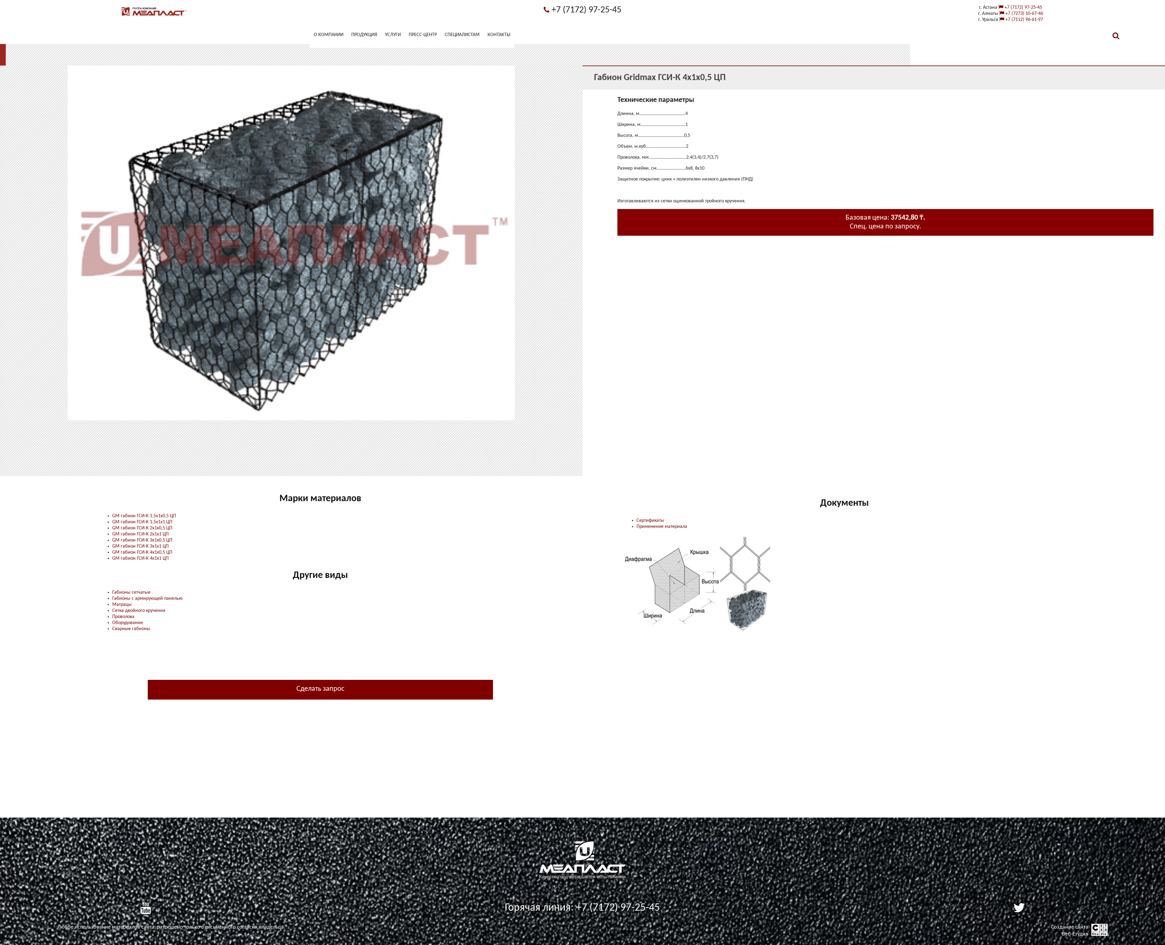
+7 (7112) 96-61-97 (1023, 19)
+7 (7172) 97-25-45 (585, 10)
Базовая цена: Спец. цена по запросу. (885, 222)
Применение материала (662, 526)
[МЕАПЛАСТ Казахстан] (154, 15)
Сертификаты (650, 520)
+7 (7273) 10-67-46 (1023, 13)
